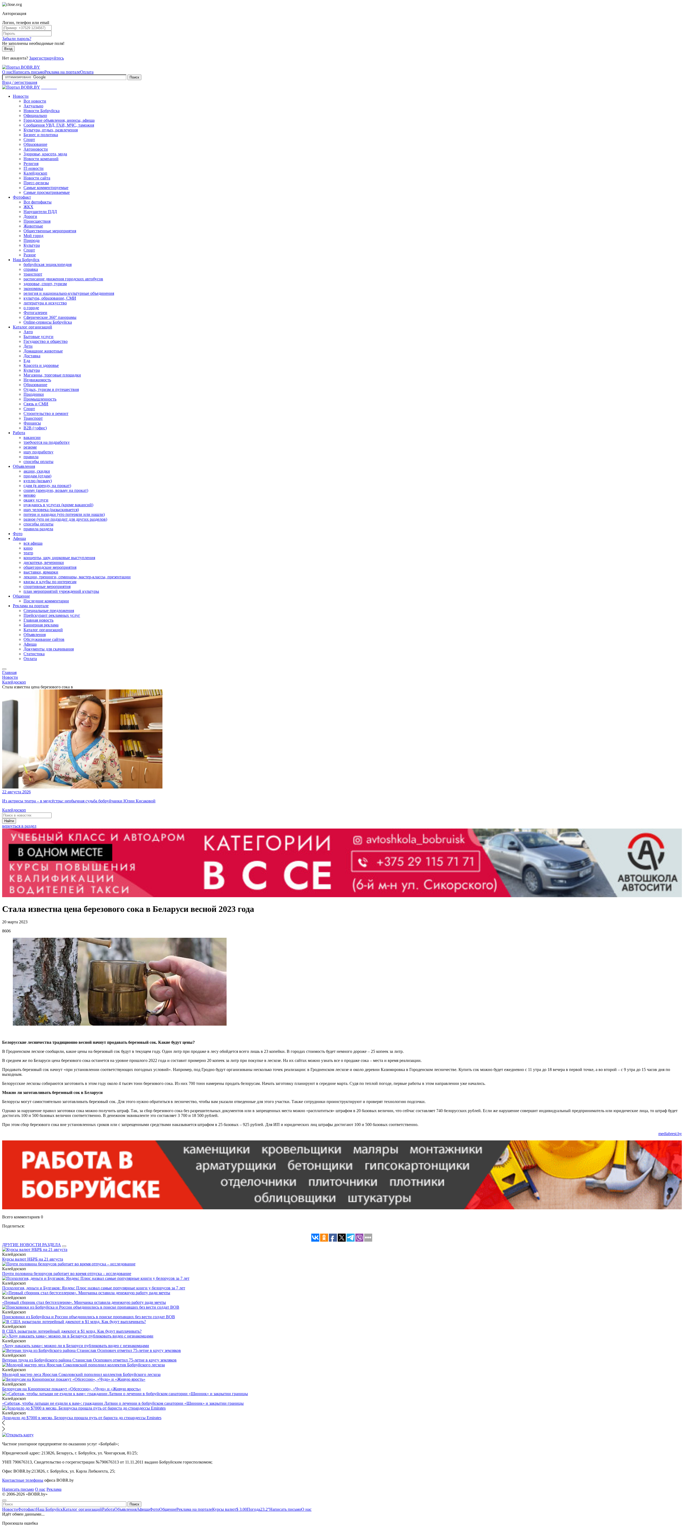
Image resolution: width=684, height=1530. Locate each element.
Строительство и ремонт (46, 413)
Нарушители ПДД (40, 211)
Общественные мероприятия (50, 231)
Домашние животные (43, 351)
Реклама (53, 1489)
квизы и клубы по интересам (50, 581)
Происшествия (37, 221)
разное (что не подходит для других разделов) (65, 519)
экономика (33, 288)
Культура (32, 245)
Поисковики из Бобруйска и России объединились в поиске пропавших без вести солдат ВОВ (88, 1317)
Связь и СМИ (36, 404)
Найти (9, 821)
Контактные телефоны (22, 1480)
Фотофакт (22, 197)
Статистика (34, 654)
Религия (31, 163)
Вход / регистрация (19, 82)
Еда (27, 360)
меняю (30, 495)
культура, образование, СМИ (50, 298)
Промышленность (40, 399)
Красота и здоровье (41, 365)
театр (28, 553)
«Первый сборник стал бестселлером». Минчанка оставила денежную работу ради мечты (84, 1302)
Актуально (33, 106)
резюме (30, 447)
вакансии (32, 437)
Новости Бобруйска (42, 110)
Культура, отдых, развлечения (51, 130)
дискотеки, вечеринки (44, 562)
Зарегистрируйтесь (46, 58)
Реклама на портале (62, 72)
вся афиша (33, 543)
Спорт (29, 139)
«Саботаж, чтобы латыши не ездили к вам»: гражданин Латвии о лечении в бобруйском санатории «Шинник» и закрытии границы (123, 1403)
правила (31, 456)
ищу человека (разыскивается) (51, 509)
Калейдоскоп (35, 173)
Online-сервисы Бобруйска (48, 322)
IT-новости (34, 168)
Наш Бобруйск (26, 259)
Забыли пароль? (16, 38)
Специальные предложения (49, 610)
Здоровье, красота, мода (45, 154)
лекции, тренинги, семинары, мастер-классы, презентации (77, 577)
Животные (33, 226)
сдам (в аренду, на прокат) (47, 485)
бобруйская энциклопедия (48, 264)
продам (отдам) (37, 476)
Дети (28, 346)
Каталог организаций (32, 327)
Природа (32, 240)
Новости (21, 96)
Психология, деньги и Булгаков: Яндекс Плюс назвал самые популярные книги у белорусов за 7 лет (93, 1288)
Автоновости (36, 149)
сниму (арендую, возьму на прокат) (56, 490)
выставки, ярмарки (41, 572)
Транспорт (33, 418)
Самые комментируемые (46, 187)
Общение (21, 596)
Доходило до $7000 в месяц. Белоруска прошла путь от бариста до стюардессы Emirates (81, 1417)
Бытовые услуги (38, 336)
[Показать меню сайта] (4, 669)
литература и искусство (45, 303)
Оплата (87, 72)
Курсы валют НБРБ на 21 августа (32, 1259)
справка (31, 269)
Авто (28, 331)
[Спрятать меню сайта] (4, 1500)
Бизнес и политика (41, 134)
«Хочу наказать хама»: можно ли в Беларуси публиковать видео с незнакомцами (75, 1345)
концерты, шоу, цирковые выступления (59, 557)
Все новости (35, 101)
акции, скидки (37, 471)
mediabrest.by (670, 1133)
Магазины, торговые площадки (52, 375)
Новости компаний (41, 158)
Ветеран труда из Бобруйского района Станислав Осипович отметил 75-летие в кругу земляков (89, 1360)
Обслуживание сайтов (44, 639)
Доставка (32, 356)
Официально (35, 115)
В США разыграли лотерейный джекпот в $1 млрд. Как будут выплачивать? (72, 1331)
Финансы (32, 423)
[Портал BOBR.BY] (21, 67)
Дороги (30, 216)
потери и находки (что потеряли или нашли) (64, 514)
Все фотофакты (38, 202)
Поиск (134, 77)
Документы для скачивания (49, 649)
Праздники (34, 394)
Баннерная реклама (41, 625)
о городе (31, 307)
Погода (258, 1509)
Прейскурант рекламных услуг (52, 615)
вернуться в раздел (19, 826)
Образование (35, 144)
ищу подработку (38, 452)
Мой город (33, 235)
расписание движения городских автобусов (63, 279)
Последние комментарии (46, 601)
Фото (17, 533)
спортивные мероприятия (47, 586)
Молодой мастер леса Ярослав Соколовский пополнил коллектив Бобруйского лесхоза (81, 1374)
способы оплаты (38, 461)
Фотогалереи (35, 312)
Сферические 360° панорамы (50, 317)
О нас (7, 72)
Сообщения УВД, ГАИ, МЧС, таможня (59, 125)
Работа (19, 432)
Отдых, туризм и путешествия (51, 389)
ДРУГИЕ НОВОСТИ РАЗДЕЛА (31, 1244)
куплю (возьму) (38, 480)
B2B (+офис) (35, 428)
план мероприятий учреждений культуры (61, 591)
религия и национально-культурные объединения (69, 293)
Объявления (24, 466)
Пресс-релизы (36, 183)
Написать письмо (28, 72)
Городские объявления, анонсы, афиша (59, 120)
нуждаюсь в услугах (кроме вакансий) (58, 505)
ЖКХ (28, 207)
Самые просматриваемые (47, 192)
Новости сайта (37, 178)
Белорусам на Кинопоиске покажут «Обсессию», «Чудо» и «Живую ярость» (71, 1389)
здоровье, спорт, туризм (45, 283)
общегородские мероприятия (50, 567)
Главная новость (38, 620)
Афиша (19, 538)
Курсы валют (229, 1509)
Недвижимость (37, 380)
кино (28, 548)
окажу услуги (36, 500)
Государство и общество (46, 341)
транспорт (33, 274)
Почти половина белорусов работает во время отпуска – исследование (66, 1273)
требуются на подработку (47, 442)
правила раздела (38, 529)
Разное (30, 255)
